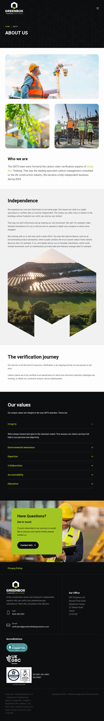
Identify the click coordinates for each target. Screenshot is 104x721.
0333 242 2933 (18, 614)
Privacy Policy (15, 568)
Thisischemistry (92, 694)
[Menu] (98, 8)
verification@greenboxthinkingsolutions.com (30, 627)
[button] (50, 425)
